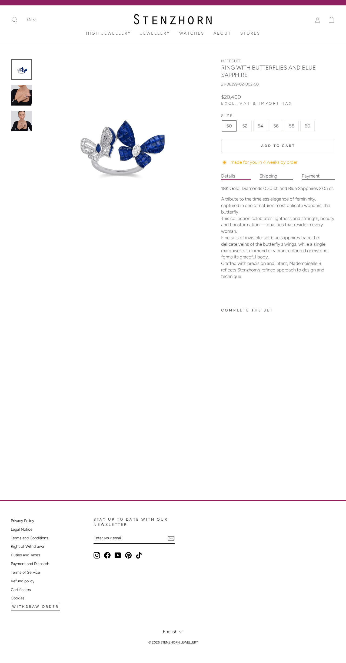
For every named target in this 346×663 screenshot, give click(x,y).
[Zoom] (119, 142)
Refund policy (22, 581)
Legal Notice (21, 529)
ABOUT (222, 33)
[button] (31, 19)
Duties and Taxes (25, 555)
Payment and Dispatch (30, 563)
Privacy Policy (22, 520)
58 (291, 126)
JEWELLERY (155, 33)
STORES (250, 33)
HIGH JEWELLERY (108, 33)
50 (229, 126)
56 (276, 126)
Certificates (21, 589)
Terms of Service (25, 572)
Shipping (268, 176)
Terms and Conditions (29, 538)
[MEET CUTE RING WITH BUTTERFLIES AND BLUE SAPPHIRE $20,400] (240, 382)
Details (228, 176)
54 (260, 126)
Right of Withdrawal (28, 546)
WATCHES (191, 33)
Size (227, 115)
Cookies (18, 598)
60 (307, 126)
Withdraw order (35, 607)
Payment (311, 176)
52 (244, 126)
